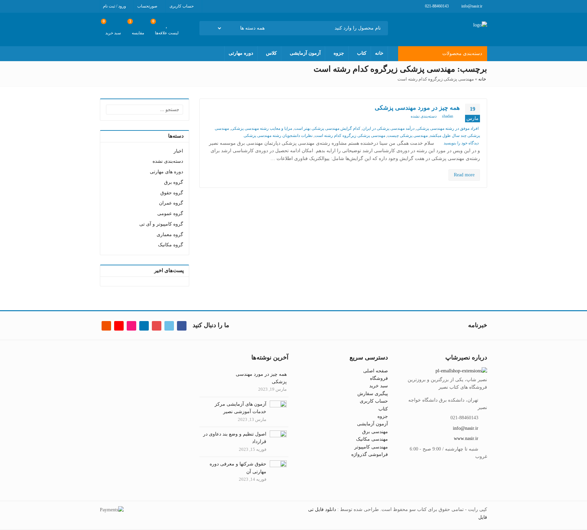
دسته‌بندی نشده (424, 116)
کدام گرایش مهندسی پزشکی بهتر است (327, 128)
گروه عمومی (170, 213)
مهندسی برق (375, 431)
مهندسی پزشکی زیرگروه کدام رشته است (350, 135)
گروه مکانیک (170, 244)
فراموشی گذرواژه (369, 454)
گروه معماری (170, 234)
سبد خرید (378, 385)
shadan (447, 116)
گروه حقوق (171, 192)
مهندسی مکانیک (372, 439)
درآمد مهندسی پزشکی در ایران (388, 128)
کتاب (362, 53)
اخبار (178, 151)
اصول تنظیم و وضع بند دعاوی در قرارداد (234, 437)
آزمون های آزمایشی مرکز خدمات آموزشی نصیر (240, 408)
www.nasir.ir (466, 438)
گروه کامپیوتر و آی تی (161, 224)
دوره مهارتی (241, 53)
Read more (464, 174)
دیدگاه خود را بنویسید (461, 143)
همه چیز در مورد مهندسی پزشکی (417, 107)
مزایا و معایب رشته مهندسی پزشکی (261, 128)
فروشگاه (379, 378)
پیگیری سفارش (372, 393)
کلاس (271, 53)
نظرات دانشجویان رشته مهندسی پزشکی (278, 135)
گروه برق (173, 182)
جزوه (339, 53)
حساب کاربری (374, 401)
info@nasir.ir (465, 428)
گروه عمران (171, 203)
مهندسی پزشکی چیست (407, 135)
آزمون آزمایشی (305, 53)
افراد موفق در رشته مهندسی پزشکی (447, 128)
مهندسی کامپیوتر (371, 446)
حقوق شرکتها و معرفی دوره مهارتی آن (238, 467)
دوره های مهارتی (166, 171)
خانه (379, 53)
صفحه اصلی (375, 370)
